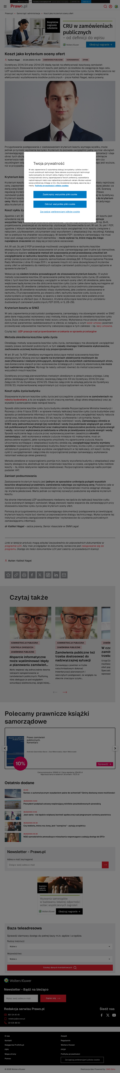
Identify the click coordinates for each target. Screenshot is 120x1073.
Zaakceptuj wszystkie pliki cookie (60, 194)
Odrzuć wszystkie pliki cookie (60, 204)
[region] (60, 187)
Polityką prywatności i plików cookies (52, 186)
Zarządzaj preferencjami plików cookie (60, 211)
